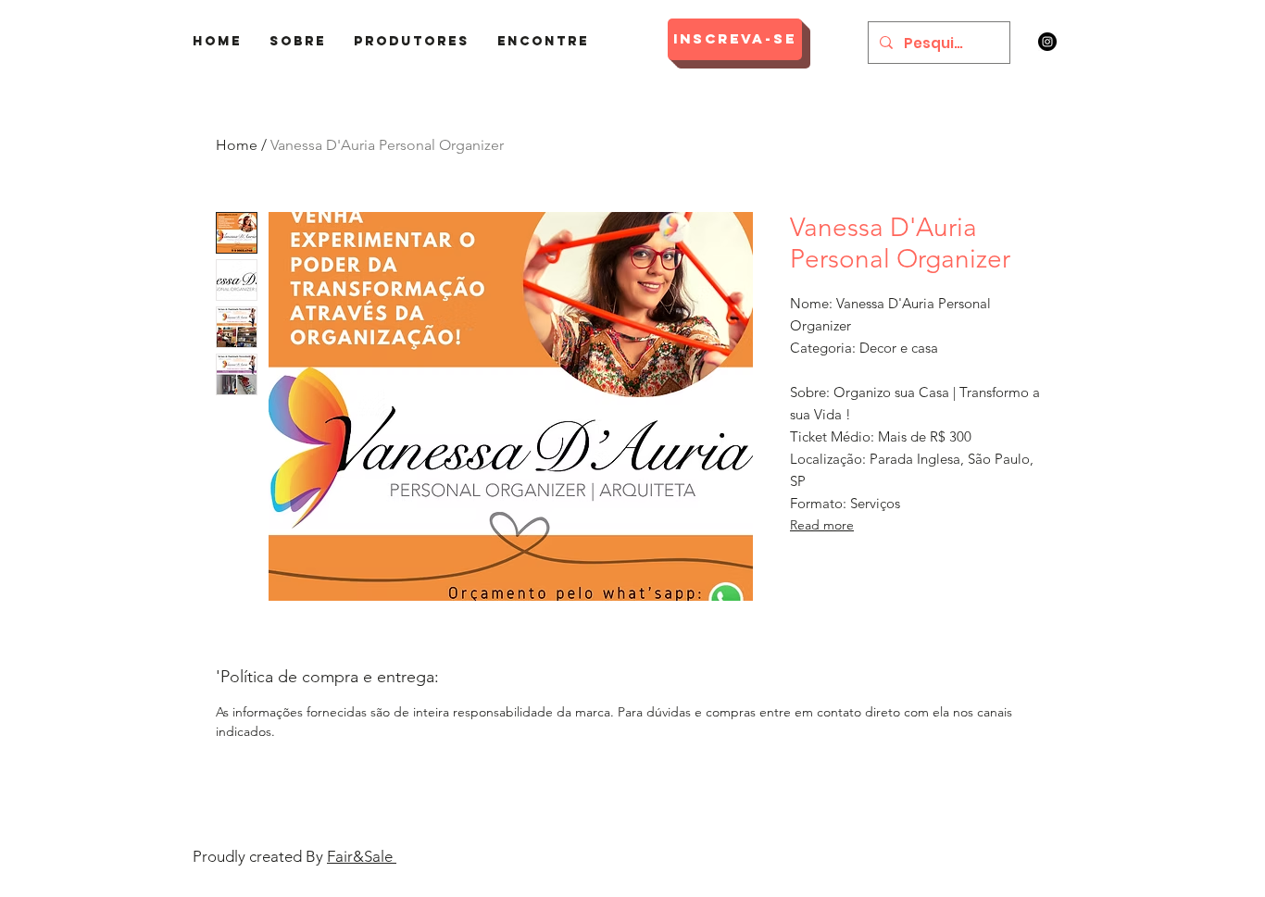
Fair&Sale (361, 856)
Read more (822, 525)
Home (236, 145)
